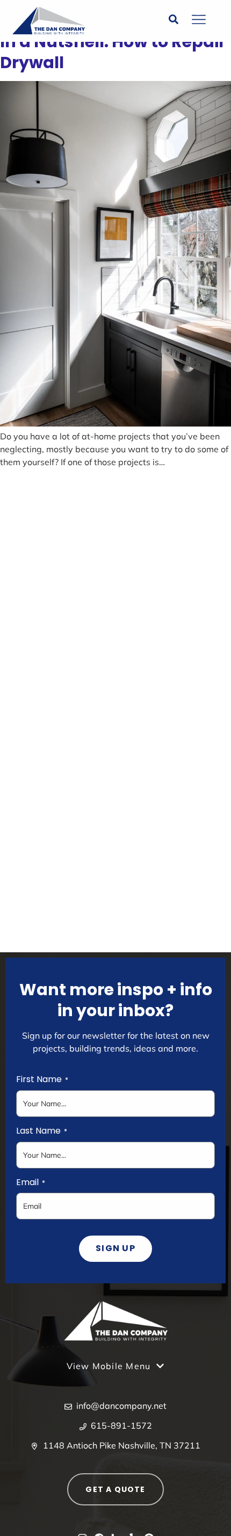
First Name (42, 1079)
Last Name (41, 1131)
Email (30, 1182)
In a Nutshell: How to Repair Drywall (113, 52)
